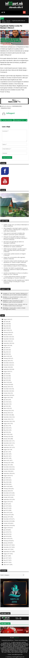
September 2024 (8, 369)
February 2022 (7, 436)
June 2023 (6, 402)
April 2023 (6, 406)
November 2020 (8, 469)
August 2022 (7, 423)
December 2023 (8, 389)
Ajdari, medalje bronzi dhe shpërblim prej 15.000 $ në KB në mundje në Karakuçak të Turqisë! (16, 280)
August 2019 (7, 501)
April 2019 (6, 510)
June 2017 (6, 558)
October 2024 (7, 367)
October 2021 (7, 445)
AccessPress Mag (23, 640)
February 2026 (7, 332)
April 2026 (6, 328)
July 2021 (6, 451)
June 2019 (6, 506)
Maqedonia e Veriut (5, 108)
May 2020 (6, 482)
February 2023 (7, 410)
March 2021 (7, 460)
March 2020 (7, 486)
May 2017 (6, 560)
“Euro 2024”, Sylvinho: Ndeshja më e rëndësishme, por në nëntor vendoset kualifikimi (15, 294)
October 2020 (7, 471)
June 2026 (6, 323)
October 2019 (7, 497)
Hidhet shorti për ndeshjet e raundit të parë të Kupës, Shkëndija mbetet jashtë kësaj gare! (15, 249)
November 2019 (8, 495)
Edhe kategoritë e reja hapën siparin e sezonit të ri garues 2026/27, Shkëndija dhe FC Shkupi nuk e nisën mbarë (16, 229)
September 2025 (8, 343)
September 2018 (8, 525)
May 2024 (6, 378)
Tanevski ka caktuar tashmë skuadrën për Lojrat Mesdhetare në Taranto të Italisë (16, 261)
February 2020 (7, 488)
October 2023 (7, 393)
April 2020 (6, 484)
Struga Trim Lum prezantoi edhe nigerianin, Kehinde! (14, 258)
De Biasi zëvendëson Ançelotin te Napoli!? (8, 120)
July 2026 (6, 321)
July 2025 (6, 347)
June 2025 (6, 349)
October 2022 (7, 419)
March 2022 (7, 434)
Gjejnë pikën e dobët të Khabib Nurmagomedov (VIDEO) (14, 308)
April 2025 (6, 354)
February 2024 (7, 384)
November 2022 (8, 417)
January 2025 (7, 360)
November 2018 (8, 521)
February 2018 (7, 540)
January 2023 (7, 412)
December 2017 (8, 545)
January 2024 (7, 386)
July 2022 (6, 425)
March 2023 (7, 408)
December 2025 (8, 336)
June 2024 (6, 375)
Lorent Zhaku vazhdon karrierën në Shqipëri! (15, 254)
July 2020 (6, 477)
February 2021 (7, 462)
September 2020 (8, 473)
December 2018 (8, 519)
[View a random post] (2, 12)
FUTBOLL (9, 39)
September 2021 (8, 447)
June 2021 (6, 454)
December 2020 (8, 467)
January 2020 (7, 490)
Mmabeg (5, 308)
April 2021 (6, 458)
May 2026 (6, 326)
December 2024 (8, 362)
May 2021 (6, 456)
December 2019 (8, 493)
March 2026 (7, 330)
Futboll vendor (15, 39)
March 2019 (7, 512)
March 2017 (7, 564)
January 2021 (7, 464)
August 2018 (7, 527)
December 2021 (8, 441)
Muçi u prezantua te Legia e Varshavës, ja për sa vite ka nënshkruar (13, 301)
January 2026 (7, 334)
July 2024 (6, 373)
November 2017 (8, 547)
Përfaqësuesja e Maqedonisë (7, 41)
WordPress (11, 640)
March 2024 (7, 382)
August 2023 (7, 397)
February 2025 (7, 358)
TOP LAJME (18, 41)
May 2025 (6, 352)
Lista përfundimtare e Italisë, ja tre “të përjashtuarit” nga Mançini (14, 297)
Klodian (5, 297)
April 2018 (6, 536)
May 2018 (6, 534)
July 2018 (6, 530)
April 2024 (6, 380)
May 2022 (6, 430)
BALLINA (8, 20)
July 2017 (6, 556)
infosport (3, 43)
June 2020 (6, 480)
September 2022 (8, 421)
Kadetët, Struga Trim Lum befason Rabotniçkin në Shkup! (16, 225)
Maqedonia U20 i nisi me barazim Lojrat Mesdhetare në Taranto (14, 246)
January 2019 (7, 517)
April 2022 (6, 432)
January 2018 (7, 543)
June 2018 (6, 532)
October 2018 (7, 523)
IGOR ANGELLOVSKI (16, 106)
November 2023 (8, 391)
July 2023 (6, 399)
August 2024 (7, 371)
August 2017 (7, 553)
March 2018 (7, 538)
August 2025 (7, 345)
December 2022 (8, 415)
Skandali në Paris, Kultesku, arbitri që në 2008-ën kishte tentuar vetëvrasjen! (15, 305)
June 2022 (6, 428)
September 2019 (8, 499)
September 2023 (8, 395)
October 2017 (7, 549)
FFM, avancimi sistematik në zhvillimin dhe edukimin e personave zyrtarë (14, 233)
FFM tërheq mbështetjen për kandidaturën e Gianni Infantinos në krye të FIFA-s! (15, 265)
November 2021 (8, 443)
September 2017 (8, 551)
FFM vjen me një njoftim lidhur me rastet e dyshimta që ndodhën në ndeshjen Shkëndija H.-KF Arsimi (16, 238)
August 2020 (7, 475)
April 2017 (6, 562)
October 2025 (7, 341)
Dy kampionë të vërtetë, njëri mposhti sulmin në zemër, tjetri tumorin (20, 120)
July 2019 (6, 504)
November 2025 (8, 339)
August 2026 (7, 319)
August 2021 (7, 449)
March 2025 (7, 356)
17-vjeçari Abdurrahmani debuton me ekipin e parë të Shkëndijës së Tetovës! (15, 277)
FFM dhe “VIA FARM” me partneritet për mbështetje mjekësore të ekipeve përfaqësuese (15, 268)
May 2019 (6, 508)
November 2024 (8, 365)
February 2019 (7, 514)
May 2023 (6, 404)
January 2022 (7, 438)
